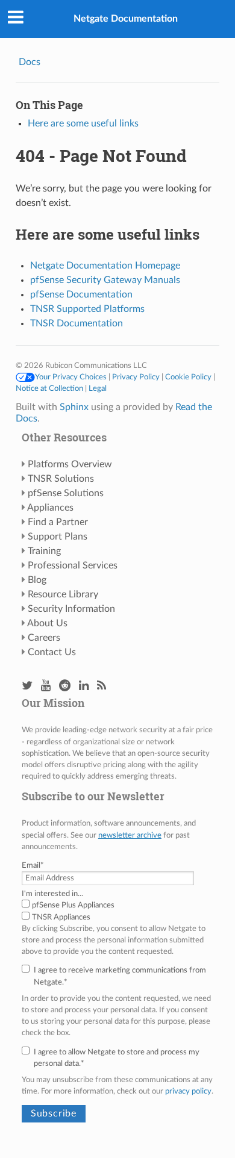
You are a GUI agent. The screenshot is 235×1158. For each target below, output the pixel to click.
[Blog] (101, 686)
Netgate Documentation (126, 18)
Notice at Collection (49, 388)
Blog (37, 580)
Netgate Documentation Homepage (105, 265)
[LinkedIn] (84, 686)
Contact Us (52, 652)
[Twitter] (27, 686)
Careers (44, 638)
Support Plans (57, 536)
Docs (29, 62)
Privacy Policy (136, 377)
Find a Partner (58, 522)
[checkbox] (117, 911)
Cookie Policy (188, 377)
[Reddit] (64, 686)
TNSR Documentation (76, 323)
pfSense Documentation (81, 294)
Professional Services (73, 565)
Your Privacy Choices (71, 377)
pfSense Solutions (66, 493)
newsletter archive (129, 835)
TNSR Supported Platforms (87, 309)
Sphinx (74, 407)
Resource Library (63, 594)
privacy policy (188, 1091)
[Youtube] (46, 686)
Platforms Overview (70, 464)
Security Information (71, 609)
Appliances (50, 507)
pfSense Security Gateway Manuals (105, 280)
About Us (47, 623)
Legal (98, 388)
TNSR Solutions (61, 479)
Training (44, 551)
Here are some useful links (83, 123)
